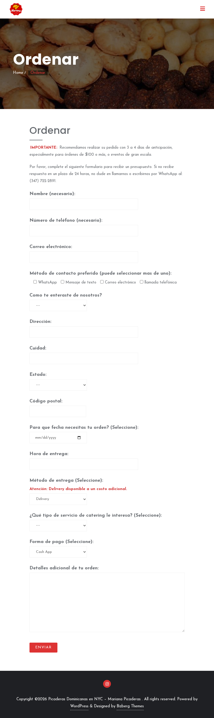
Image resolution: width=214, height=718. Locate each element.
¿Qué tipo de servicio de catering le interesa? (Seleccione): (95, 515)
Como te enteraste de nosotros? (65, 295)
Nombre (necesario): (52, 194)
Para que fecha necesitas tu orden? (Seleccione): (83, 427)
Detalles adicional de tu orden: (64, 568)
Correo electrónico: (50, 247)
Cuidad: (37, 348)
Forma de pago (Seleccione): (61, 542)
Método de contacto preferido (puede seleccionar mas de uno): (100, 273)
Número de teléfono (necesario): (65, 220)
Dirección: (40, 321)
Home (18, 73)
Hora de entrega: (48, 454)
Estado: (37, 374)
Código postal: (45, 401)
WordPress (79, 706)
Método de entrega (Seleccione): (78, 484)
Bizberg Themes (130, 706)
